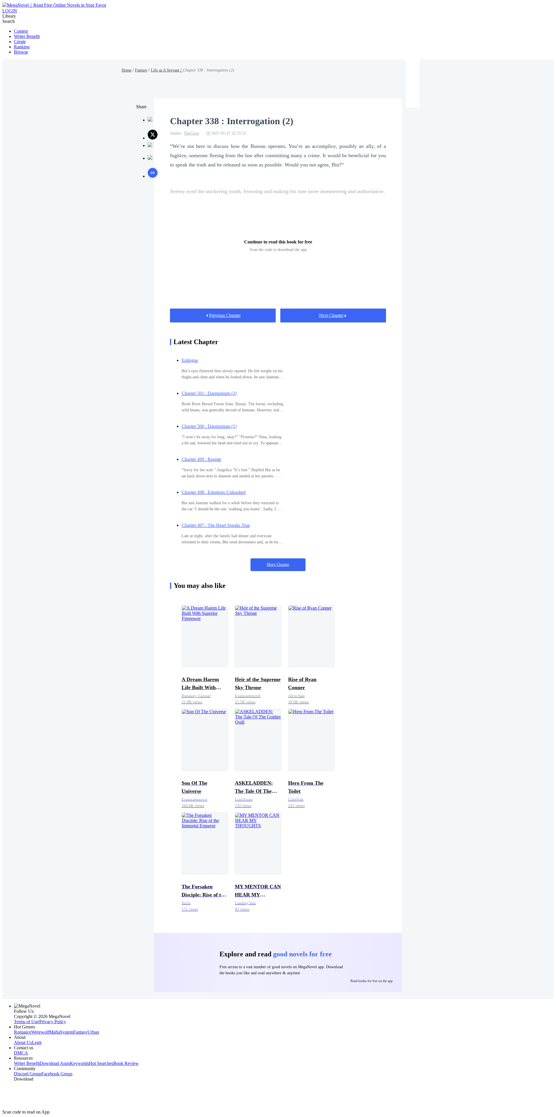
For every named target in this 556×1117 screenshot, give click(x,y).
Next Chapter (331, 315)
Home (126, 70)
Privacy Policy (52, 1021)
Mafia (54, 1032)
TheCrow (191, 133)
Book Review (126, 1063)
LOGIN (9, 10)
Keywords (79, 1063)
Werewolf (40, 1032)
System (66, 1032)
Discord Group (27, 1073)
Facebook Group (56, 1073)
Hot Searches (101, 1063)
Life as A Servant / (167, 70)
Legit (36, 1042)
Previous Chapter (225, 315)
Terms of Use (26, 1021)
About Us (23, 1042)
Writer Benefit (27, 36)
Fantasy (141, 70)
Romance (22, 1032)
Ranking (22, 46)
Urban (93, 1032)
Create (20, 41)
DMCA (21, 1052)
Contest (21, 31)
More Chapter (278, 564)
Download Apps (55, 1063)
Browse (21, 51)
